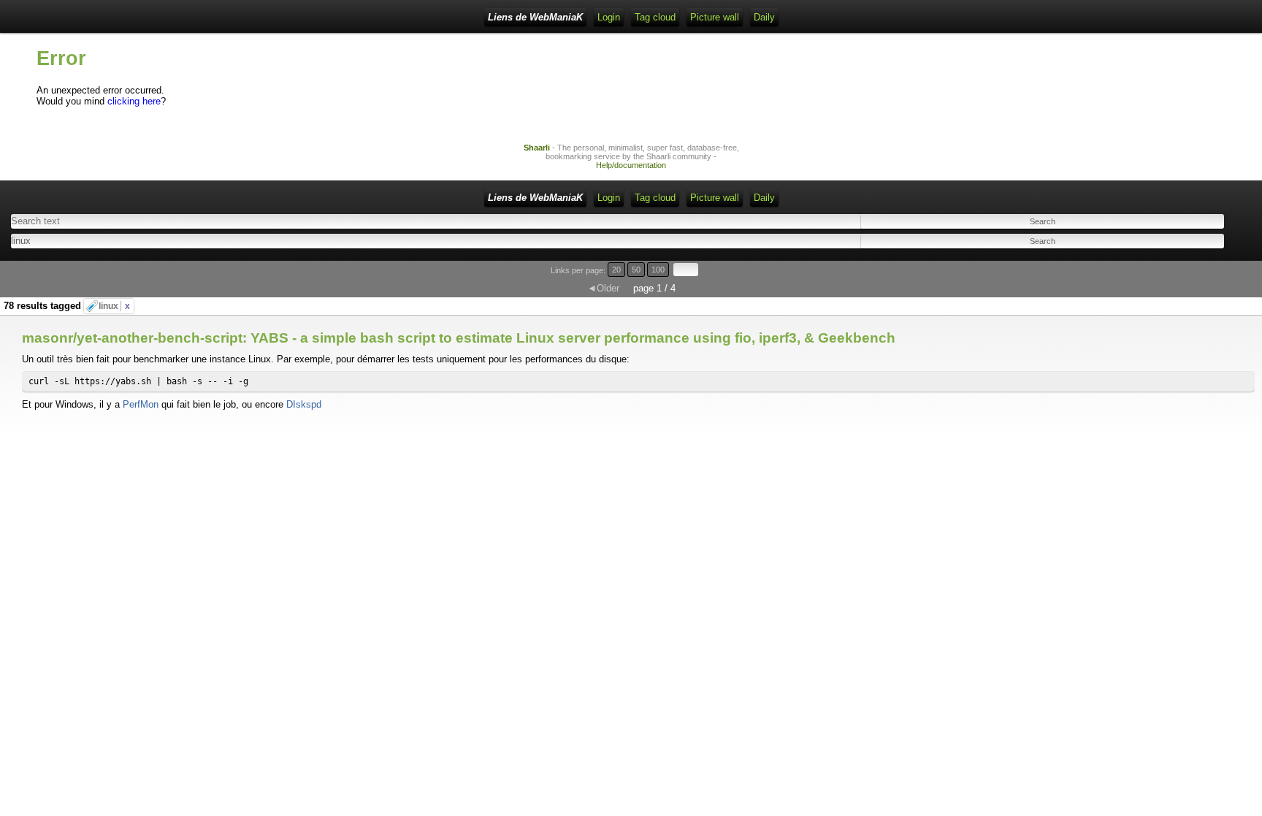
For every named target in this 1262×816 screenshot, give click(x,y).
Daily (764, 17)
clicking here (134, 101)
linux (114, 306)
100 (658, 269)
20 (616, 269)
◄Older (603, 288)
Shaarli (537, 147)
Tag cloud (655, 17)
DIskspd (303, 404)
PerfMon (140, 404)
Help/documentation (631, 165)
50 (636, 269)
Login (608, 17)
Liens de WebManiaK (535, 17)
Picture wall (714, 17)
